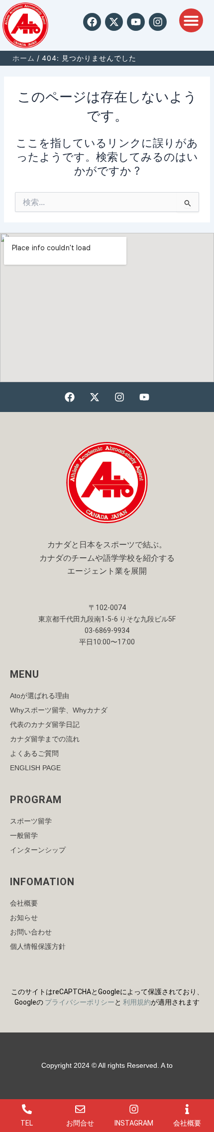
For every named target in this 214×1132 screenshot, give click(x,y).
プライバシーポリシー (79, 1002)
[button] (191, 20)
